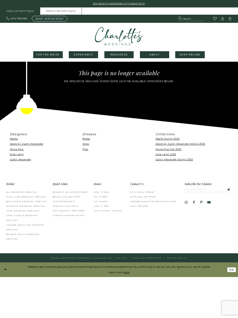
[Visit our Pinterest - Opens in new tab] (201, 202)
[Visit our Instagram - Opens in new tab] (186, 202)
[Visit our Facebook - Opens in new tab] (193, 202)
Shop (86, 143)
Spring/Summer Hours (69, 215)
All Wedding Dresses (22, 192)
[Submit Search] (180, 18)
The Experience (64, 201)
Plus (85, 149)
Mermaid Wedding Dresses (25, 206)
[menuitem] (20, 11)
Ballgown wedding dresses (26, 201)
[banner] (119, 36)
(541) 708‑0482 (139, 206)
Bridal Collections (67, 197)
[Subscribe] (226, 189)
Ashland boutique (20, 11)
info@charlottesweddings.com (153, 201)
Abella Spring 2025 (167, 138)
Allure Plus (16, 149)
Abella (14, 138)
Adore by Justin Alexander (26, 143)
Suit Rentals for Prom (69, 211)
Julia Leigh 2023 (165, 154)
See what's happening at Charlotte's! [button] (119, 3)
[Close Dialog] (5, 270)
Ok (231, 269)
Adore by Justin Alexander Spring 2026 (180, 143)
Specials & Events (66, 206)
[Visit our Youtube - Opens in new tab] (209, 202)
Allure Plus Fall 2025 (168, 149)
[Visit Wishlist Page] (215, 18)
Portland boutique (61, 11)
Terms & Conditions (147, 258)
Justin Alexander (20, 159)
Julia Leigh (17, 154)
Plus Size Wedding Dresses (26, 197)
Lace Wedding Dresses (23, 211)
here (126, 272)
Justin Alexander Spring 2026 (174, 159)
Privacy (121, 258)
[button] (222, 18)
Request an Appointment (70, 192)
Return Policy (177, 258)
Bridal (86, 138)
